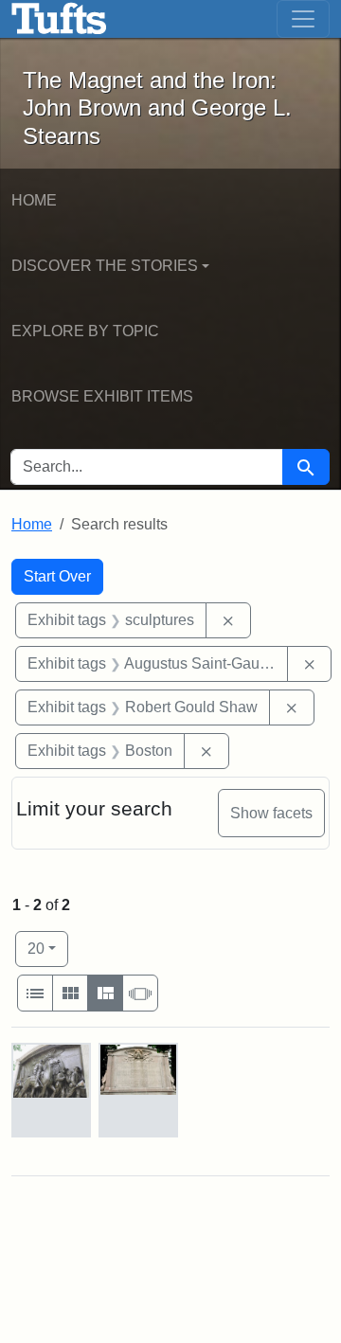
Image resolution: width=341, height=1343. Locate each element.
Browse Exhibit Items (102, 396)
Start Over (57, 576)
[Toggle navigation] (303, 19)
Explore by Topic (85, 331)
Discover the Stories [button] (104, 266)
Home (34, 200)
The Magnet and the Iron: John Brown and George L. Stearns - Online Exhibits (59, 19)
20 (47, 948)
